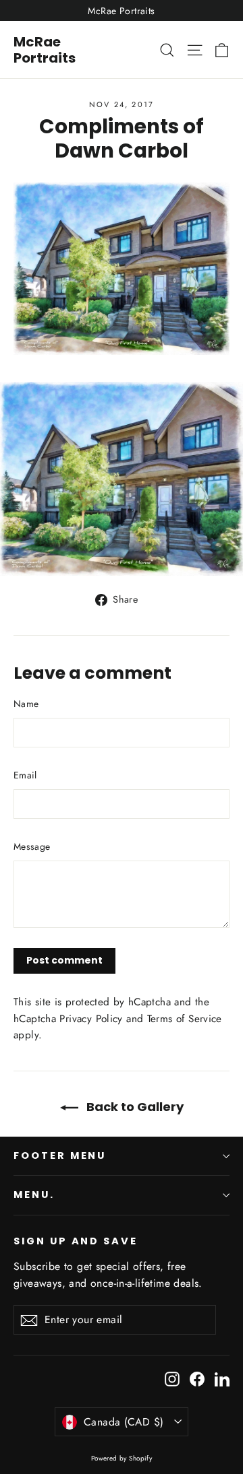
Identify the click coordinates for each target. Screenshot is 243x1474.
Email (25, 775)
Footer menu (60, 1155)
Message (32, 846)
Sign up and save (76, 1241)
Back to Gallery (134, 1106)
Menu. (34, 1194)
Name (26, 703)
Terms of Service (184, 1018)
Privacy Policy (90, 1018)
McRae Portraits (45, 49)
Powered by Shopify (122, 1458)
